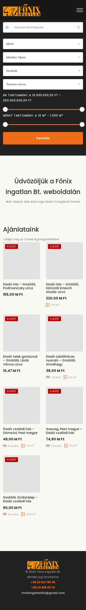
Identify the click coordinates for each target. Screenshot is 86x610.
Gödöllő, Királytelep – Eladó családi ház (20, 499)
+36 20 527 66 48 (43, 582)
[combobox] (43, 44)
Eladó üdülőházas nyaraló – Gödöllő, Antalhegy (61, 360)
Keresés (43, 138)
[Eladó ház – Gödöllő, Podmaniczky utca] (21, 260)
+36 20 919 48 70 (43, 587)
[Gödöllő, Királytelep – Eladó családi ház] (21, 473)
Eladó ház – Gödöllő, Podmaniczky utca (19, 286)
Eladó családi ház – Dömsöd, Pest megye (20, 431)
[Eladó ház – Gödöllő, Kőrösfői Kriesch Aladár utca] (64, 260)
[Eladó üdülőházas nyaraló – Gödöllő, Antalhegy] (64, 333)
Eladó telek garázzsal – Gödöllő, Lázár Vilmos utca (20, 360)
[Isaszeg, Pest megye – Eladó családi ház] (64, 405)
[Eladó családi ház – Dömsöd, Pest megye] (21, 405)
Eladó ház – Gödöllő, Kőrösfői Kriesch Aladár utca (62, 288)
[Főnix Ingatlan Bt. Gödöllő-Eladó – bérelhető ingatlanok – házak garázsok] (21, 10)
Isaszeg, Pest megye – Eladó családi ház (64, 431)
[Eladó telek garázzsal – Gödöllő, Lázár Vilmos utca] (21, 333)
